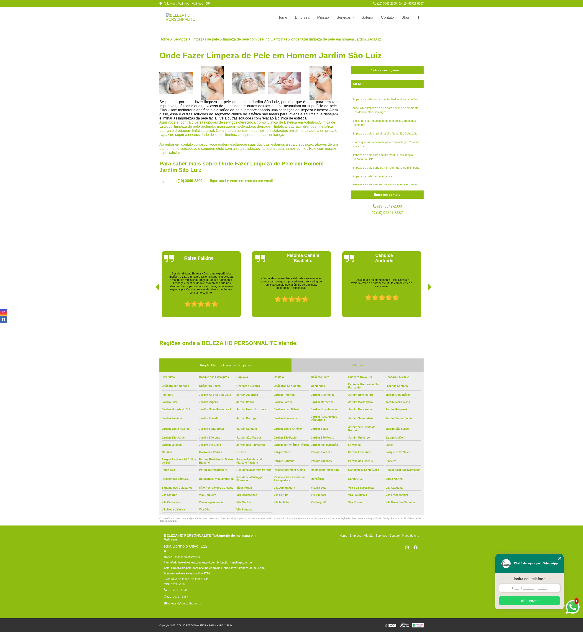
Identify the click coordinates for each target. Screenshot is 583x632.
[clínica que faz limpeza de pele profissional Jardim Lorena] (213, 83)
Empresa (302, 17)
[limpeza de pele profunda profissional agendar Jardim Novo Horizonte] (321, 83)
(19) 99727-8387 (412, 3)
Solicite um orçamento (387, 70)
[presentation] (151, 304)
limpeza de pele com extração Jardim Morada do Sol (385, 99)
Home (282, 17)
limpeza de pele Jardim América (372, 176)
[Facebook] (415, 547)
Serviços (344, 17)
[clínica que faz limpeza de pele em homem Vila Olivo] (285, 83)
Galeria (367, 17)
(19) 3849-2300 (386, 3)
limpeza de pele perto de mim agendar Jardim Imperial (386, 167)
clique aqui (217, 181)
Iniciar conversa (529, 601)
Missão (323, 17)
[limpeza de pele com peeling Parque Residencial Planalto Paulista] (176, 83)
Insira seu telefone (529, 579)
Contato (387, 17)
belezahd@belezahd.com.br (184, 603)
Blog (405, 17)
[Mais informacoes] (418, 17)
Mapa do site (410, 535)
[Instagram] (407, 547)
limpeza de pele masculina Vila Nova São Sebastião (385, 133)
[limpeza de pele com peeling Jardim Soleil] (249, 83)
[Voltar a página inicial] (182, 17)
